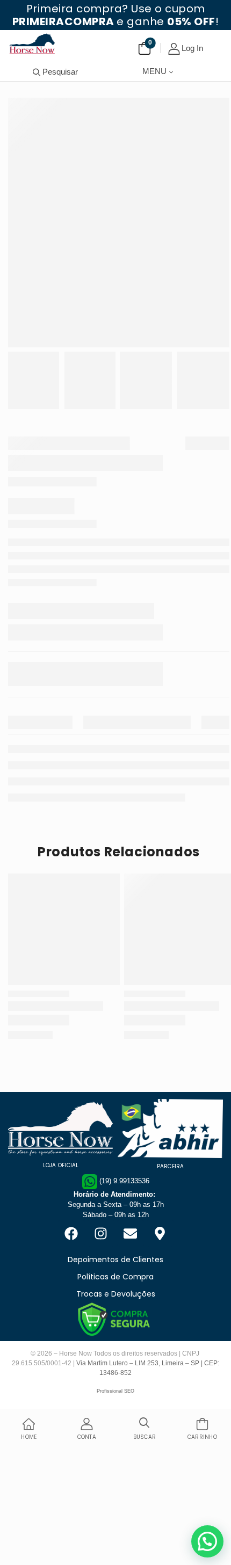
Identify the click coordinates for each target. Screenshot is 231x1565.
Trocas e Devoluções (115, 1294)
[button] (207, 1541)
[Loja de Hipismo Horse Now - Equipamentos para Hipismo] (32, 43)
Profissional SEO (115, 1391)
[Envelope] (130, 1233)
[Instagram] (101, 1233)
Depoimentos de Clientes (115, 1259)
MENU (154, 71)
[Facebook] (71, 1233)
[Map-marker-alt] (160, 1233)
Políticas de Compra (115, 1276)
